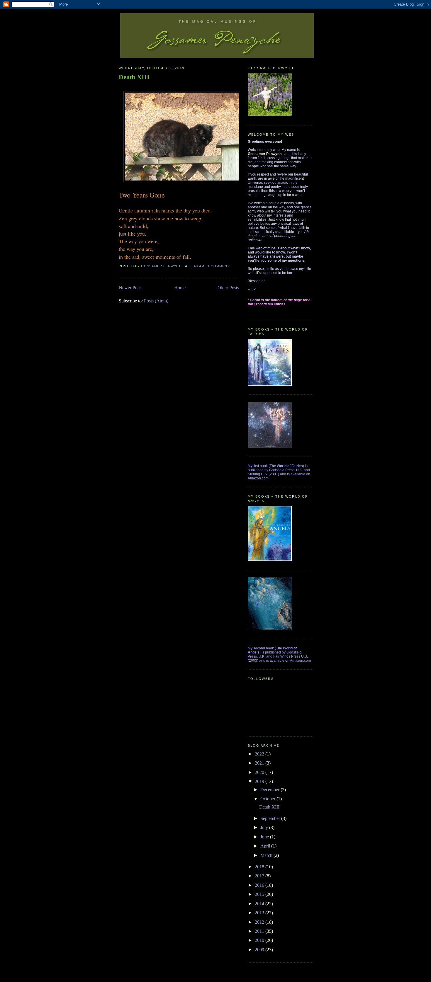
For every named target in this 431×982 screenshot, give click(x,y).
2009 (260, 949)
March (267, 855)
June (265, 836)
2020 (260, 772)
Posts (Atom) (156, 300)
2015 (260, 894)
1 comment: (220, 266)
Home (180, 287)
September (270, 818)
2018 (260, 866)
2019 (260, 781)
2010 (260, 940)
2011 (260, 931)
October (268, 798)
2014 (260, 903)
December (270, 789)
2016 (260, 885)
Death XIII (134, 77)
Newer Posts (130, 287)
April (265, 845)
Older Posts (228, 287)
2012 (260, 922)
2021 (260, 762)
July (264, 827)
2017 (260, 875)
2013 (260, 912)
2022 (260, 753)
